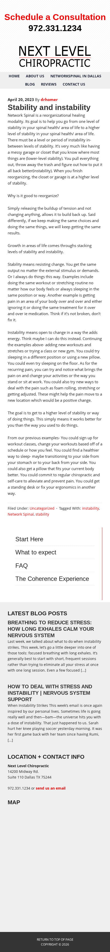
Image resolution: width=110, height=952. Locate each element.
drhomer (49, 99)
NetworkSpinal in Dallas (75, 76)
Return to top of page (55, 939)
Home (14, 76)
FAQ (21, 565)
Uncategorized (42, 508)
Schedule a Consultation (55, 17)
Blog (30, 84)
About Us (35, 76)
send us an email (50, 788)
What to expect (35, 552)
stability (42, 514)
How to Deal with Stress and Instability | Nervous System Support (50, 693)
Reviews (49, 84)
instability (90, 508)
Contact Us (74, 84)
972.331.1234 (55, 28)
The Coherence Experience (52, 578)
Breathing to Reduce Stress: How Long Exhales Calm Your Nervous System (51, 629)
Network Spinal (21, 514)
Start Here (29, 539)
